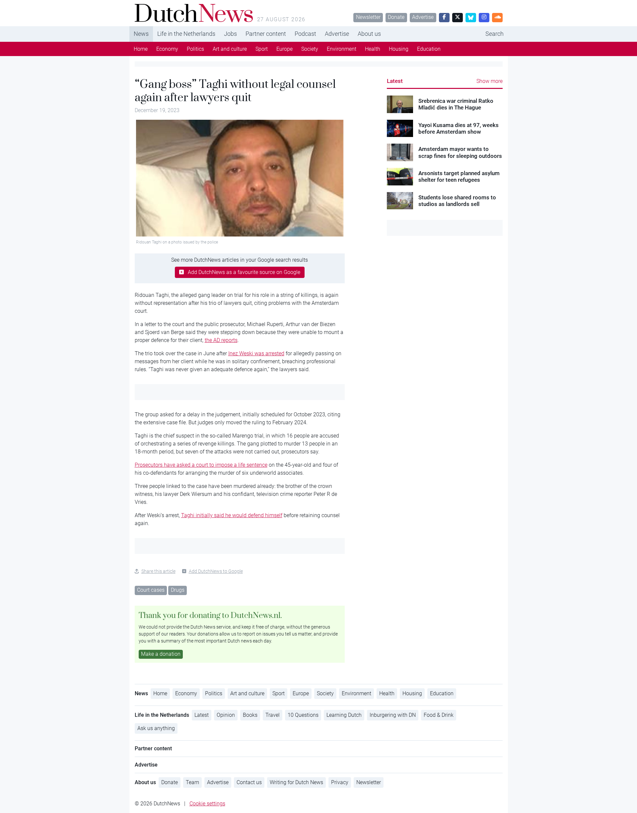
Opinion (226, 715)
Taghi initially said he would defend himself (231, 515)
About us (369, 33)
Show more (489, 81)
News (141, 33)
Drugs (177, 590)
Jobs (230, 33)
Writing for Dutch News (296, 782)
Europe (284, 49)
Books (250, 715)
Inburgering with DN (393, 715)
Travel (272, 715)
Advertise (423, 17)
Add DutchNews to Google (216, 571)
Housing (398, 49)
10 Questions (303, 715)
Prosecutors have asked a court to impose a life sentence (201, 465)
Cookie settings (207, 803)
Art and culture (230, 49)
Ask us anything (156, 728)
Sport (261, 49)
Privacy (339, 782)
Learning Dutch (344, 715)
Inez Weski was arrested (256, 353)
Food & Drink (439, 715)
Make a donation (160, 654)
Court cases (151, 590)
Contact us (249, 782)
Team (192, 782)
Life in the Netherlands (186, 33)
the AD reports (221, 340)
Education (429, 49)
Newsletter (368, 17)
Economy (167, 49)
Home (141, 49)
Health (372, 49)
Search (494, 33)
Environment (341, 49)
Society (309, 49)
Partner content (266, 33)
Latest (395, 81)
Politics (195, 49)
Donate (396, 17)
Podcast (305, 33)
